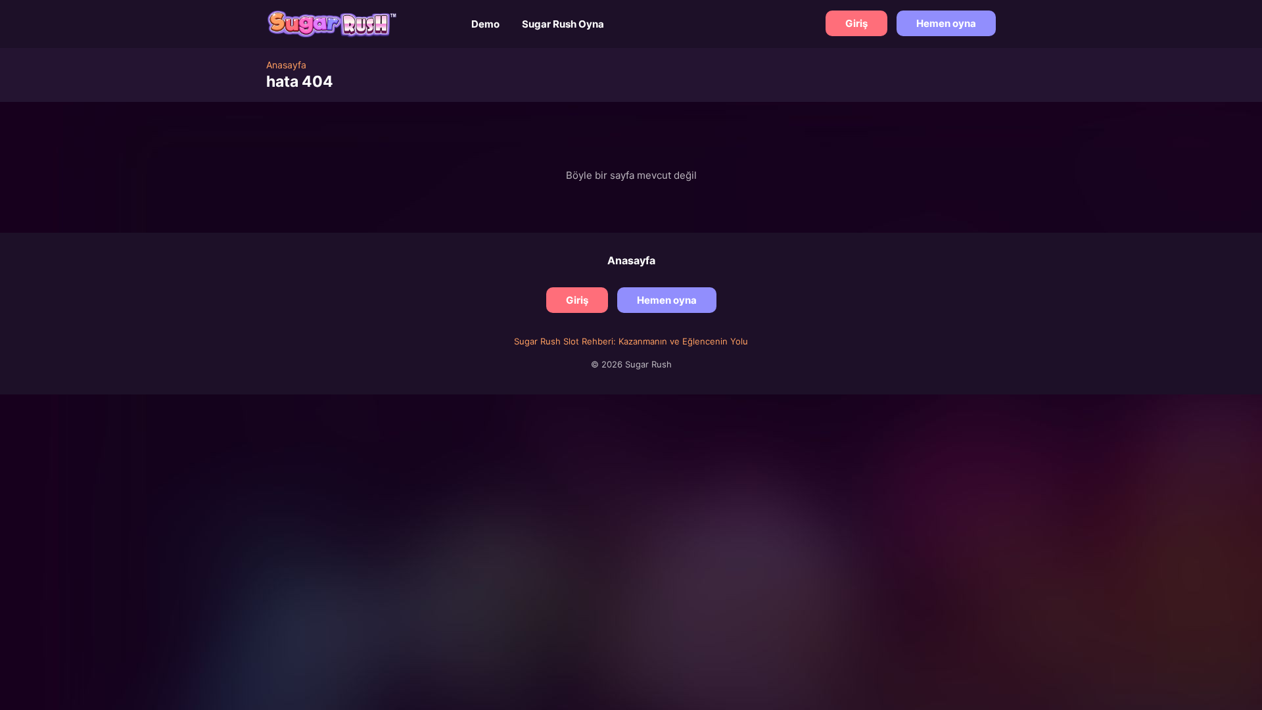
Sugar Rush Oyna (563, 24)
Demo (485, 24)
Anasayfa (631, 260)
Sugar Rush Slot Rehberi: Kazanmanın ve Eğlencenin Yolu (631, 341)
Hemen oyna (946, 23)
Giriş (856, 23)
